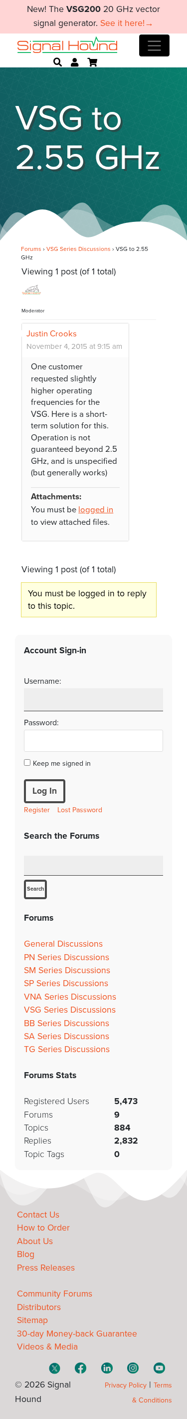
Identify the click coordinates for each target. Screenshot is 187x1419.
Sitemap (32, 1320)
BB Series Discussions (66, 1023)
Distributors (39, 1307)
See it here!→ (127, 23)
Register (37, 810)
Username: (42, 681)
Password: (41, 723)
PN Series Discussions (66, 957)
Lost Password (79, 810)
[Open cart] (92, 62)
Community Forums (54, 1294)
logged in (95, 510)
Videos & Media (47, 1347)
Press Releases (46, 1268)
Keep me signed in (62, 763)
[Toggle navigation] (154, 45)
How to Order (43, 1228)
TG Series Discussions (67, 1049)
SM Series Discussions (67, 970)
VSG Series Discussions (78, 248)
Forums (31, 248)
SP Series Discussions (66, 983)
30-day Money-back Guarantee (77, 1334)
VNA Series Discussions (70, 997)
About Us (35, 1241)
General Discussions (63, 944)
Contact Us (38, 1215)
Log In (44, 791)
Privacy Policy (126, 1385)
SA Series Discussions (66, 1036)
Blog (25, 1254)
